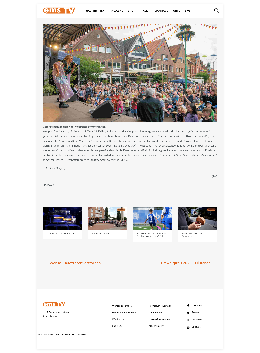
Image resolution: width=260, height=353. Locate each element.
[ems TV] (59, 12)
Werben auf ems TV (122, 305)
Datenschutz (155, 312)
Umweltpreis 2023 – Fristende (185, 263)
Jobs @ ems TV (156, 325)
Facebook (196, 304)
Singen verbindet (101, 233)
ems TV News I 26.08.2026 (60, 233)
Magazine (116, 10)
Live (188, 10)
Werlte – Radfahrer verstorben (75, 263)
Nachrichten (95, 10)
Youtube (196, 326)
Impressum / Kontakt (160, 305)
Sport (132, 10)
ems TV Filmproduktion (124, 312)
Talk (145, 10)
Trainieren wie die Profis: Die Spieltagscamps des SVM (151, 235)
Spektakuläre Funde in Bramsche (194, 235)
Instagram (196, 319)
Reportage (160, 10)
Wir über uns (118, 319)
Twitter (195, 312)
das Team (117, 325)
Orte (176, 10)
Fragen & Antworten (159, 319)
